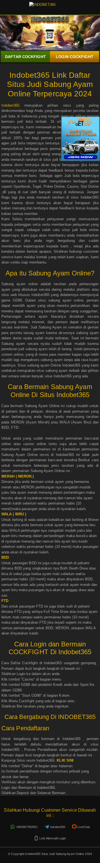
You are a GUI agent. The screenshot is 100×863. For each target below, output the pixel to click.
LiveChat (84, 827)
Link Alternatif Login (52, 838)
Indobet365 (10, 105)
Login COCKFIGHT (74, 56)
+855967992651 (27, 827)
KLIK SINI (65, 760)
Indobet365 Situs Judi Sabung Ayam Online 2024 (58, 854)
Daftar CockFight (25, 56)
